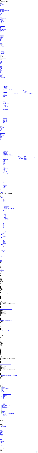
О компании (1, 431)
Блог (0, 437)
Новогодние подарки (6, 229)
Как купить (4, 235)
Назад (3, 199)
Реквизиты (1, 439)
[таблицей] (1, 271)
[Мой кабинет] (0, 190)
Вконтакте (2, 51)
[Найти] (0, 2)
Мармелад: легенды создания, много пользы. (4, 427)
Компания (4, 238)
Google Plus (2, 257)
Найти (1, 450)
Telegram (2, 256)
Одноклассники (3, 52)
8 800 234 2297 (1, 197)
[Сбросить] (0, 385)
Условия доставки (2, 441)
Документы (1, 434)
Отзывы (1, 432)
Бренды (1, 429)
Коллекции (1, 442)
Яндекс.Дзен (2, 53)
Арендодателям (1, 435)
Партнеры (1, 433)
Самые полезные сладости (3, 426)
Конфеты (5, 211)
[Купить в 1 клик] (0, 273)
